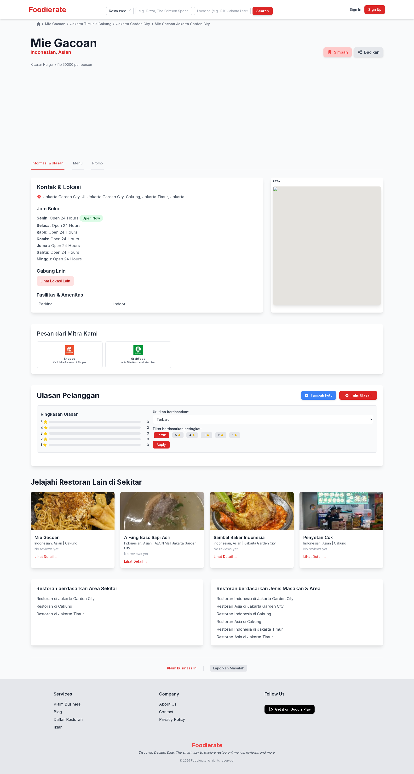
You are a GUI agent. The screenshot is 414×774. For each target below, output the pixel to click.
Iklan (58, 727)
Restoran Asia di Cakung (239, 621)
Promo (97, 163)
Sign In (355, 9)
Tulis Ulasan (361, 395)
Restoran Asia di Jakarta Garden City (250, 606)
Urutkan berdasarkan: (171, 412)
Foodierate (47, 9)
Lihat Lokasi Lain (55, 281)
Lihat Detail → (46, 557)
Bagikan (372, 52)
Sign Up (374, 9)
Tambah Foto (321, 395)
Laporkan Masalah (228, 668)
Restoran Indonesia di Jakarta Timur (250, 629)
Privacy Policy (172, 719)
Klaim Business (67, 704)
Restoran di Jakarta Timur (60, 613)
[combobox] (164, 11)
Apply (161, 445)
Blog (58, 711)
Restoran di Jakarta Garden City (65, 598)
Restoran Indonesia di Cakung (244, 613)
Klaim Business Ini (182, 668)
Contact (166, 711)
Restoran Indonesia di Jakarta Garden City (255, 598)
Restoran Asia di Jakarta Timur (245, 636)
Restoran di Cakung (54, 606)
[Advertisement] (207, 112)
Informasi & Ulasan (47, 163)
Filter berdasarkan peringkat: (177, 429)
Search (262, 11)
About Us (168, 704)
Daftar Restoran (68, 719)
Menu (78, 163)
